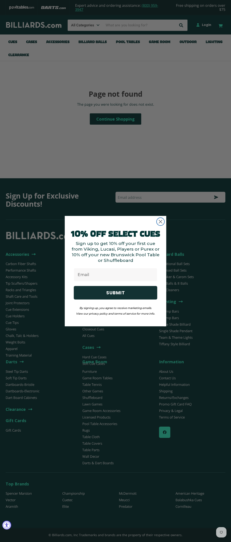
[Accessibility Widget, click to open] (6, 525)
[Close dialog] (160, 222)
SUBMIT (115, 293)
